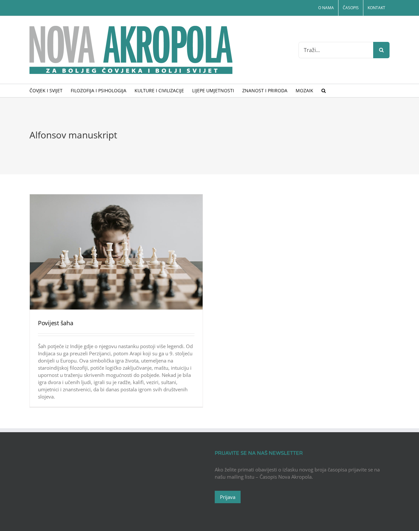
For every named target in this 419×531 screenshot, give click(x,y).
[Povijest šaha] (116, 252)
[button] (323, 90)
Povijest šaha (55, 323)
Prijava (227, 497)
